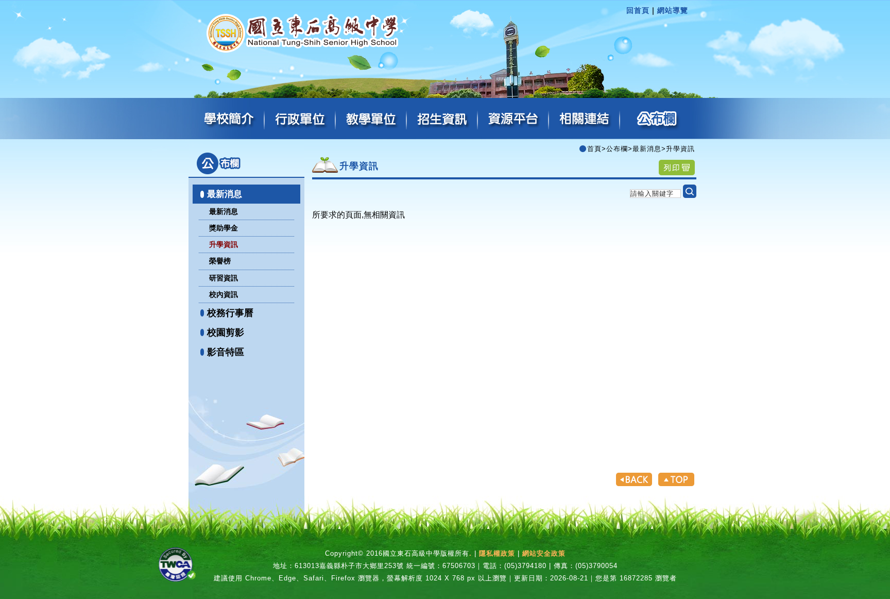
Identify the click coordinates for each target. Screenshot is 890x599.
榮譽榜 (220, 261)
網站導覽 (672, 10)
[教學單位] (371, 119)
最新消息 (224, 194)
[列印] (677, 167)
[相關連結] (584, 119)
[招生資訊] (442, 119)
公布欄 (617, 149)
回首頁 (637, 10)
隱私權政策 (497, 553)
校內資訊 (223, 294)
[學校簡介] (229, 119)
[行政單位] (300, 119)
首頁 (594, 149)
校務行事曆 (230, 313)
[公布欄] (655, 119)
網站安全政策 (544, 553)
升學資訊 (223, 244)
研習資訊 (223, 278)
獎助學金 (223, 228)
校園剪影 (225, 332)
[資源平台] (513, 119)
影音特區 (225, 352)
